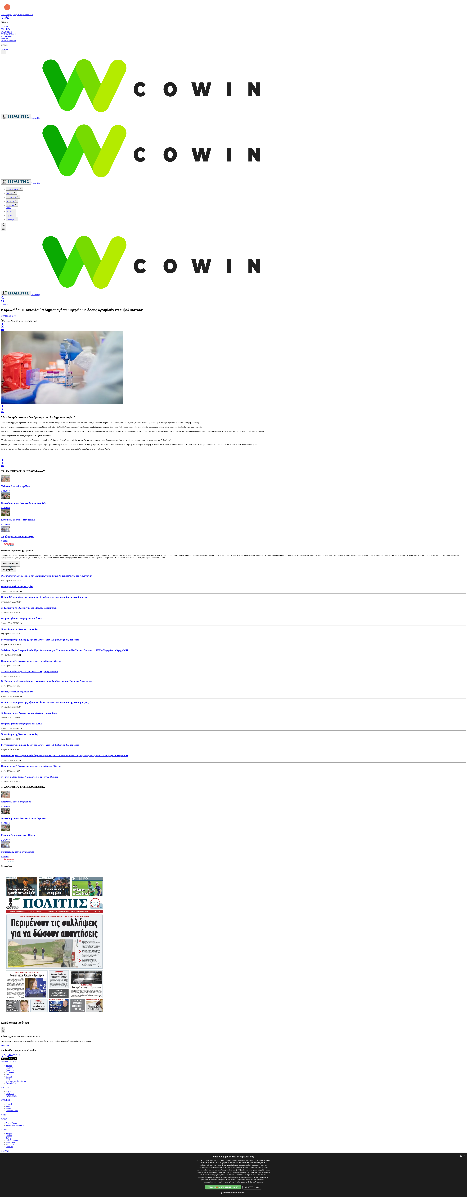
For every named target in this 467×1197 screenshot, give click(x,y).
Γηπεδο (9, 215)
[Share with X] (2, 326)
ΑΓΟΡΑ (9, 211)
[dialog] (233, 1175)
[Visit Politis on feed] (19, 1056)
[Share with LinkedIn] (2, 329)
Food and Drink (12, 1111)
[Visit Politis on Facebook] (2, 1056)
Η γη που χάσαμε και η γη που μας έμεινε (21, 618)
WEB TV (5, 38)
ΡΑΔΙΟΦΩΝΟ (7, 32)
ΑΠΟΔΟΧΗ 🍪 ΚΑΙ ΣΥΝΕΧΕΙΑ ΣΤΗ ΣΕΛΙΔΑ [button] (223, 1187)
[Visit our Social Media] (2, 18)
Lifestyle (9, 1104)
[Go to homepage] (16, 116)
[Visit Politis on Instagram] (8, 1056)
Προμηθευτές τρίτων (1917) (231, 1170)
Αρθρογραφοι (11, 1096)
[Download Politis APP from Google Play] (12, 1059)
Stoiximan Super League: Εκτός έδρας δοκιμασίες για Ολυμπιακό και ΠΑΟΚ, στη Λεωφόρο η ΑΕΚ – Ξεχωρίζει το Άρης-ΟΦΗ (64, 650)
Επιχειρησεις (11, 1072)
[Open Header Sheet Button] (3, 52)
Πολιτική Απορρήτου (255, 1182)
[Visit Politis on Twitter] (5, 1056)
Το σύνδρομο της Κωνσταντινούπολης (20, 629)
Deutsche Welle (12, 1083)
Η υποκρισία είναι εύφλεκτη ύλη (17, 586)
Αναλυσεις (10, 1094)
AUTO (8, 208)
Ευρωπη (9, 1077)
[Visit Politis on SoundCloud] (17, 1056)
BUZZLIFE (10, 205)
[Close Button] (3, 1028)
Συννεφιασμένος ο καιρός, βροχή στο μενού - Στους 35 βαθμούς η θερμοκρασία (40, 639)
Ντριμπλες (10, 1144)
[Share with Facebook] (2, 323)
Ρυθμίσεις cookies (241, 1182)
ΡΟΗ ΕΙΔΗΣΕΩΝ (8, 34)
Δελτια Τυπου (11, 1123)
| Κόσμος (4, 304)
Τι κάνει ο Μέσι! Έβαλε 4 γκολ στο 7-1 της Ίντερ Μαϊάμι (29, 671)
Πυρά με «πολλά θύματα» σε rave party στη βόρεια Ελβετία (31, 661)
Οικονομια (10, 1070)
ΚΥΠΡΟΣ (10, 193)
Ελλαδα (9, 1074)
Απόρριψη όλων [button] (252, 1187)
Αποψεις (9, 1147)
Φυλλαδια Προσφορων (15, 1125)
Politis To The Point (8, 41)
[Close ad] (3, 1031)
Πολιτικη (9, 1068)
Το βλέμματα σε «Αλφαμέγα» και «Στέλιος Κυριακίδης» (29, 608)
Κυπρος (9, 1066)
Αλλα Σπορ (10, 1142)
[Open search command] (3, 225)
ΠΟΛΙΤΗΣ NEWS (13, 189)
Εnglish (4, 26)
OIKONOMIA (11, 197)
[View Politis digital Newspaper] (233, 944)
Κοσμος (9, 1079)
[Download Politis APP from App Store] (4, 1059)
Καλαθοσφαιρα (12, 1140)
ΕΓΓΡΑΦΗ (5, 1045)
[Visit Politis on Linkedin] (11, 1056)
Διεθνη (8, 1138)
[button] (233, 1192)
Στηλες (8, 1091)
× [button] (464, 1156)
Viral (8, 1106)
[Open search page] (2, 298)
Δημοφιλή (8, 569)
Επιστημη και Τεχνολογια (16, 1081)
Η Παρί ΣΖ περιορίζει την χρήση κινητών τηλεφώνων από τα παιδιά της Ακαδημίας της (45, 597)
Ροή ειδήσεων (10, 563)
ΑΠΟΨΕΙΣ (10, 201)
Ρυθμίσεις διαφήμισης (237, 1180)
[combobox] (461, 1156)
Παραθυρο (10, 220)
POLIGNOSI (6, 36)
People (8, 1108)
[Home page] (2, 302)
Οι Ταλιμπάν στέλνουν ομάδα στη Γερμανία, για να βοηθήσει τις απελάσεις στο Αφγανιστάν (46, 576)
